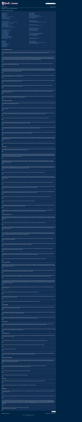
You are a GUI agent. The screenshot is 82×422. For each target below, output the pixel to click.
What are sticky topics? (4, 45)
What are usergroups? (31, 14)
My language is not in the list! (5, 24)
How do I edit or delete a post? (5, 30)
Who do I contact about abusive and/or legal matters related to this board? (37, 42)
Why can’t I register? (4, 14)
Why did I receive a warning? (5, 35)
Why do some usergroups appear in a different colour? (35, 16)
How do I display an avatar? (5, 25)
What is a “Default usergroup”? (32, 17)
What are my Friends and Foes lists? (33, 24)
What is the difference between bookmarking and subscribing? (36, 33)
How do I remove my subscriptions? (33, 35)
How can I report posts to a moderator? (6, 36)
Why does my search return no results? (33, 28)
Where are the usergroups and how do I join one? (35, 15)
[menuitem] (6, 7)
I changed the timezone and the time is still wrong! (7, 23)
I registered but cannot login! (5, 15)
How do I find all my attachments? (33, 38)
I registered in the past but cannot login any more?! (7, 16)
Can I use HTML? (4, 41)
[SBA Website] (10, 4)
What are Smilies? (4, 42)
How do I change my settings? (5, 21)
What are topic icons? (4, 46)
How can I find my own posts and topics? (34, 30)
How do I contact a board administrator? (33, 43)
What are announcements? (5, 44)
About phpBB (3, 391)
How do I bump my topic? (5, 38)
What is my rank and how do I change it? (6, 26)
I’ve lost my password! (4, 17)
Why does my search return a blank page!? (34, 29)
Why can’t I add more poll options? (6, 32)
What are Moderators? (31, 13)
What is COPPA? (4, 13)
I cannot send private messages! (33, 20)
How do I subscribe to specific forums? (33, 34)
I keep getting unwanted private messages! (34, 21)
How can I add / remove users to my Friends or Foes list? (35, 25)
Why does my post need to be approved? (6, 37)
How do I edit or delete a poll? (5, 33)
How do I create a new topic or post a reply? (7, 29)
